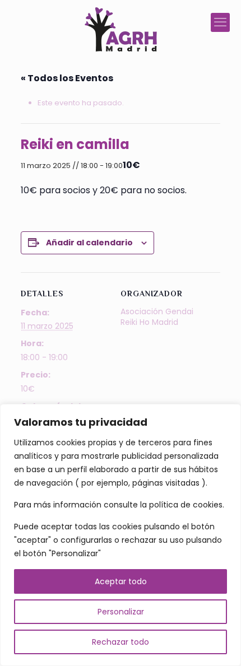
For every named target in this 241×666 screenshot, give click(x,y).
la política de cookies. (182, 504)
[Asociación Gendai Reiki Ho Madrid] (120, 29)
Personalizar (121, 611)
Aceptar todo (121, 581)
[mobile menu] (220, 22)
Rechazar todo (120, 642)
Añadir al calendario (89, 242)
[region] (120, 535)
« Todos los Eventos (67, 78)
